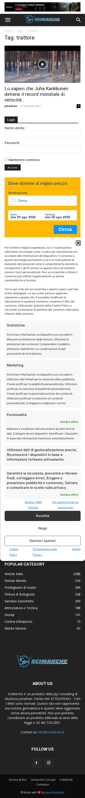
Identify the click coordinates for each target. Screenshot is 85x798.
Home (8, 31)
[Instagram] (48, 762)
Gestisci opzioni (42, 541)
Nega (42, 528)
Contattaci (42, 784)
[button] (78, 243)
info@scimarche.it (51, 732)
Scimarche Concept (43, 780)
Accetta (42, 516)
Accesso (12, 167)
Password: (12, 143)
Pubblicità (66, 780)
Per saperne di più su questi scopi (65, 504)
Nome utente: (15, 128)
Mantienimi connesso (24, 160)
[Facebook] (36, 763)
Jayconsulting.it (54, 792)
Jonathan (11, 106)
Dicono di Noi (18, 780)
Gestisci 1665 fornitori (33, 504)
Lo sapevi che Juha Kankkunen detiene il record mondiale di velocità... (36, 94)
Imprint (76, 549)
